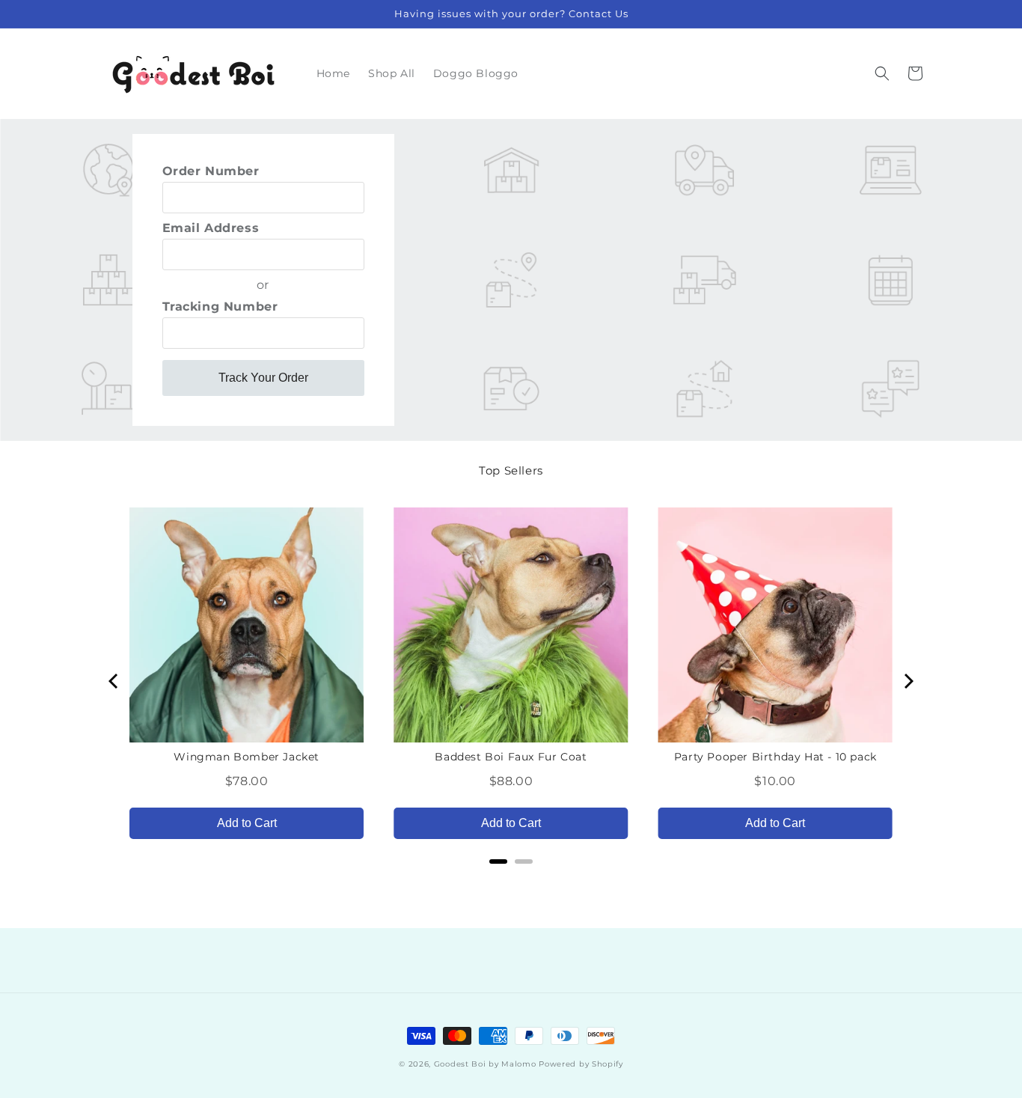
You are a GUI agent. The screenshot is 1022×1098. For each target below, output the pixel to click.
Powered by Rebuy (511, 881)
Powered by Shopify (581, 1064)
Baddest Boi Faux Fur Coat (511, 756)
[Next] (907, 681)
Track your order (263, 377)
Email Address (211, 228)
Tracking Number (220, 306)
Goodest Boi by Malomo (485, 1064)
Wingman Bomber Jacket (246, 756)
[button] (882, 73)
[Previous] (114, 681)
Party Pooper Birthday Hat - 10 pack (775, 756)
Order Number (211, 171)
